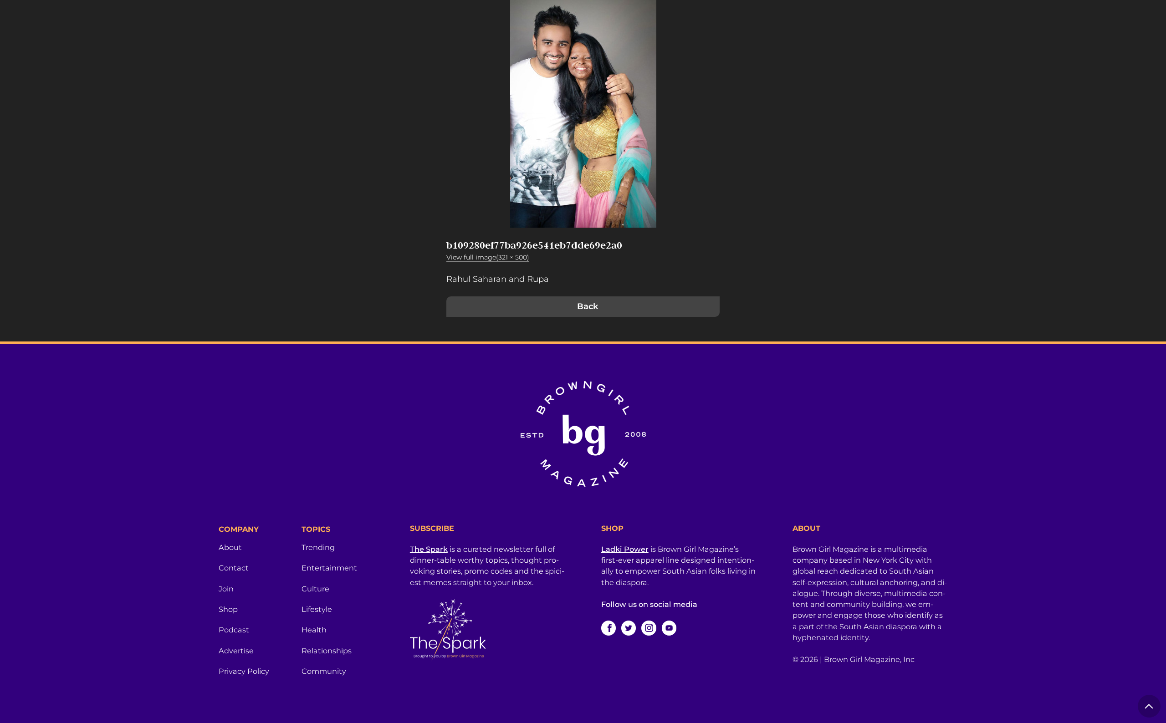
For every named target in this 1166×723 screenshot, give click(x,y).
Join (226, 588)
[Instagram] (648, 628)
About (230, 547)
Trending (318, 547)
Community (324, 671)
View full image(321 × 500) (487, 257)
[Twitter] (628, 628)
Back (587, 306)
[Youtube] (669, 628)
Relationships (327, 650)
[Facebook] (608, 628)
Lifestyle (317, 609)
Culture (315, 588)
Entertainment (329, 567)
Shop (228, 609)
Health (314, 629)
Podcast (234, 629)
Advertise (236, 650)
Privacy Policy (244, 671)
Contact (234, 567)
